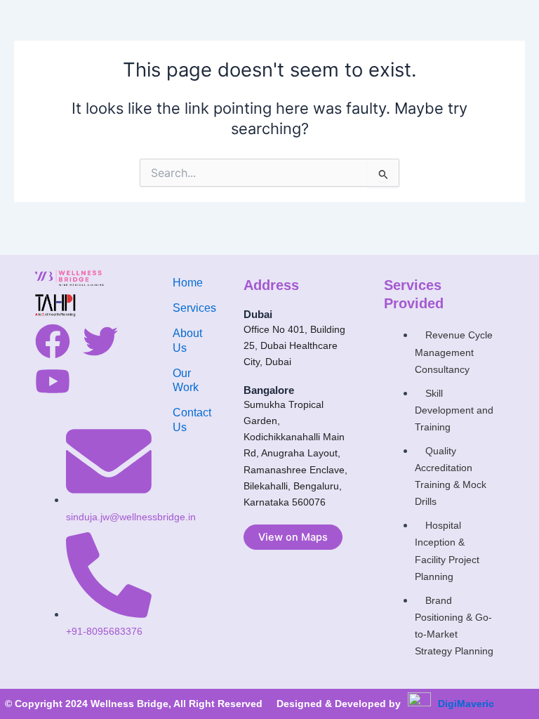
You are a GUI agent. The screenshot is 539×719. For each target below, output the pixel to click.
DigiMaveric (466, 703)
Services (194, 308)
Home (188, 283)
